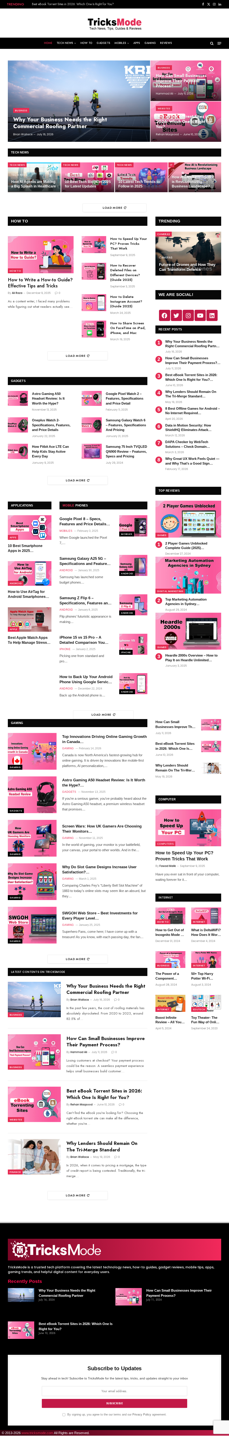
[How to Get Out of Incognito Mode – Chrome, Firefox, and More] (170, 915)
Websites (164, 108)
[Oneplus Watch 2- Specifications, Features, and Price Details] (18, 425)
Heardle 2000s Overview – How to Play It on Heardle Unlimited (191, 657)
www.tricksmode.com (37, 1433)
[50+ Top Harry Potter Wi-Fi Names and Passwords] (206, 959)
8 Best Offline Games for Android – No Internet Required (192, 411)
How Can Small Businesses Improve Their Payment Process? (181, 81)
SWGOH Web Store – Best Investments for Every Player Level (100, 915)
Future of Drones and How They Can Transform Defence (187, 267)
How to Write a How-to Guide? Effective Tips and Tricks (40, 283)
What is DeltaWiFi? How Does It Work (206, 932)
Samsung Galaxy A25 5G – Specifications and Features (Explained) (84, 561)
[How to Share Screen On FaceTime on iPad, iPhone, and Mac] (94, 329)
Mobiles (120, 43)
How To (86, 43)
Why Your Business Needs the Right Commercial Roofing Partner (60, 122)
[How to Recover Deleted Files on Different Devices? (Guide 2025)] (94, 271)
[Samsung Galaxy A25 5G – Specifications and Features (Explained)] (133, 565)
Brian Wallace (22, 134)
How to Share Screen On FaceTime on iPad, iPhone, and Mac (128, 328)
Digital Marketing (170, 591)
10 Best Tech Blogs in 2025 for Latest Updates (88, 184)
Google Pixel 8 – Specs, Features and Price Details (82, 521)
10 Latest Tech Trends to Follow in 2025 (139, 184)
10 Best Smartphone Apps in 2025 (25, 548)
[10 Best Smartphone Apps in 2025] (29, 527)
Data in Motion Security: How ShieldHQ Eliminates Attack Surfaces (188, 427)
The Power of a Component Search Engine (167, 976)
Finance (15, 1172)
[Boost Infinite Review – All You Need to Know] (170, 1003)
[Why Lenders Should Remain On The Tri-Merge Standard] (34, 1156)
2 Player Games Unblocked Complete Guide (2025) (186, 545)
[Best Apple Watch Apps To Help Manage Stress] (29, 619)
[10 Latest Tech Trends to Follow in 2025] (141, 177)
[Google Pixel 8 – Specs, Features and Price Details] (133, 525)
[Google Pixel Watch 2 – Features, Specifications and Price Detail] (92, 398)
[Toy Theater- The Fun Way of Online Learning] (206, 1003)
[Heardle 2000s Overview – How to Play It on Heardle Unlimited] (188, 631)
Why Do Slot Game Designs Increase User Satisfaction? (99, 869)
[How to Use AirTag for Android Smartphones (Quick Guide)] (29, 573)
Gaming (150, 43)
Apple (13, 629)
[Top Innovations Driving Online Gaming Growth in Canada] (32, 751)
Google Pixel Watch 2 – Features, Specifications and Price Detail (124, 398)
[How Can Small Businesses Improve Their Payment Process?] (34, 1052)
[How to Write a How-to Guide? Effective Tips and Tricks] (41, 254)
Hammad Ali (164, 93)
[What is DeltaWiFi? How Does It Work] (206, 915)
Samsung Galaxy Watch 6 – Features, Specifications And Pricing (126, 425)
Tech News (65, 43)
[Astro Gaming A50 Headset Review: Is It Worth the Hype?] (18, 398)
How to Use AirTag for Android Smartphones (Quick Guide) (27, 594)
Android (16, 583)
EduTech (199, 1009)
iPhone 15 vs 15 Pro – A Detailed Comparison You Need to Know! (82, 640)
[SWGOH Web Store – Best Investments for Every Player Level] (32, 925)
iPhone (126, 652)
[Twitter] (176, 315)
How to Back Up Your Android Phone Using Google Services (85, 679)
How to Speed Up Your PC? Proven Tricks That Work (128, 244)
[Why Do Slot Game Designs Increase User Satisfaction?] (32, 881)
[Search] (211, 43)
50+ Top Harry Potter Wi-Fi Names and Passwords (202, 976)
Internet (199, 922)
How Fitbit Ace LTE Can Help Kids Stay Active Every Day (50, 451)
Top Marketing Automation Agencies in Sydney (186, 601)
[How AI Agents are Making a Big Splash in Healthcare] (34, 177)
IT (171, 165)
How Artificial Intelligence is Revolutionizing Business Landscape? (193, 181)
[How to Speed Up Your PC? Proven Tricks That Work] (94, 244)
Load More (113, 208)
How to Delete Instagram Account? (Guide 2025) (126, 302)
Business (21, 110)
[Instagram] (188, 315)
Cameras (163, 234)
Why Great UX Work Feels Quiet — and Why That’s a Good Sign (192, 461)
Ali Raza (17, 293)
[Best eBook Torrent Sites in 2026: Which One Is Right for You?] (34, 1104)
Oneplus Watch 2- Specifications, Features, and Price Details (51, 425)
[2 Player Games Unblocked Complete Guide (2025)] (188, 519)
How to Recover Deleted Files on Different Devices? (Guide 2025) (125, 272)
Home (48, 43)
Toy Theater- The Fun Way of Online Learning (205, 1020)
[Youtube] (200, 315)
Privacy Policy (141, 1414)
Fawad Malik (167, 866)
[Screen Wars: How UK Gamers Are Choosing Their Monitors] (32, 838)
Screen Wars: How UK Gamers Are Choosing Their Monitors (102, 829)
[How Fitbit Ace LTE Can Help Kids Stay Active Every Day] (18, 451)
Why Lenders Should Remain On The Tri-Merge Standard (69, 4)
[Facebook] (164, 315)
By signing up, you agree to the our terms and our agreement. (116, 1414)
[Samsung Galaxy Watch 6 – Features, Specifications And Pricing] (92, 425)
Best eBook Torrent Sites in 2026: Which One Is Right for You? (184, 121)
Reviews (166, 43)
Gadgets (103, 43)
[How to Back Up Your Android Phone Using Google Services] (133, 683)
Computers (165, 843)
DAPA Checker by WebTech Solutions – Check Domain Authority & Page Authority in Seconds (188, 444)
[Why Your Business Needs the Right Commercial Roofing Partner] (79, 101)
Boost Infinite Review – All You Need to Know (168, 1020)
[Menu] (219, 43)
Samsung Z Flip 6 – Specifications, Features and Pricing (84, 601)
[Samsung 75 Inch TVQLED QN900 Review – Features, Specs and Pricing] (92, 451)
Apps (136, 43)
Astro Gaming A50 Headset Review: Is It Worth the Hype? (48, 398)
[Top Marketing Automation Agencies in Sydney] (188, 575)
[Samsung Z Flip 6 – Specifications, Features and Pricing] (133, 604)
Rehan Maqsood (167, 134)
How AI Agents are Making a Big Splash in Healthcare (33, 184)
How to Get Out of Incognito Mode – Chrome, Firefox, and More (169, 932)
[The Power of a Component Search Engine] (170, 959)
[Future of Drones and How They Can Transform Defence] (188, 254)
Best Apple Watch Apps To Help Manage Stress (28, 640)
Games (162, 535)
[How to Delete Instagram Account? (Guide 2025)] (94, 302)
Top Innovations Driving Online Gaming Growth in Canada (104, 739)
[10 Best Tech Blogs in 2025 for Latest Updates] (87, 177)
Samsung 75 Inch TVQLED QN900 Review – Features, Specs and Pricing (126, 451)
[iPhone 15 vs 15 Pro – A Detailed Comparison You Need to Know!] (133, 644)
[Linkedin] (212, 315)
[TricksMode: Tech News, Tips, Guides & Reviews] (114, 23)
